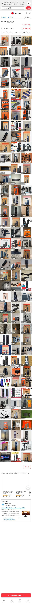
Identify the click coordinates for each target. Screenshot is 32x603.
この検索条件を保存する (17, 595)
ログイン (10, 17)
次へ (26, 467)
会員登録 (3, 17)
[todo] (30, 13)
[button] (26, 13)
